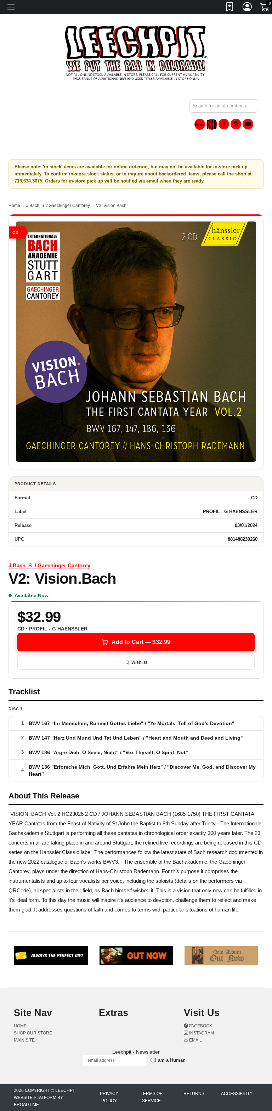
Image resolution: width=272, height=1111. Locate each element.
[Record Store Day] (212, 124)
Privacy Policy (109, 1097)
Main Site (24, 1040)
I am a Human (170, 1060)
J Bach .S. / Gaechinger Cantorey (58, 205)
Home (14, 205)
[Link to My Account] (248, 8)
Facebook (200, 1025)
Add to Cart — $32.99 (141, 642)
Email (195, 1040)
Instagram (201, 1033)
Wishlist (139, 662)
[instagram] (236, 124)
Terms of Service (151, 1097)
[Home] (136, 52)
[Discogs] (200, 124)
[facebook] (224, 124)
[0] (265, 8)
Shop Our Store (33, 1033)
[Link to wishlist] (230, 8)
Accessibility (237, 1093)
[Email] (248, 124)
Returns (193, 1093)
